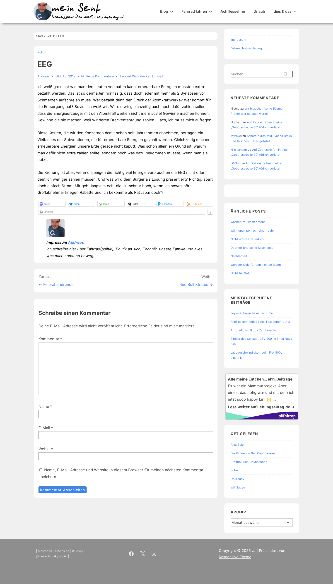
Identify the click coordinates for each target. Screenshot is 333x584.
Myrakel (236, 136)
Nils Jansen (239, 149)
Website (46, 449)
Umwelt (157, 76)
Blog (164, 11)
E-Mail (44, 428)
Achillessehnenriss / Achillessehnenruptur (260, 321)
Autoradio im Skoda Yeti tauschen (254, 330)
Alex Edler (238, 444)
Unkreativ (237, 479)
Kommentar (50, 339)
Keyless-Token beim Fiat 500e (252, 313)
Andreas (76, 242)
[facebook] (131, 553)
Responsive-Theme (235, 557)
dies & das (283, 11)
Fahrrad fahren (194, 11)
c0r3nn (236, 163)
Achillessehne (232, 11)
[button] (52, 204)
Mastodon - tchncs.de (53, 551)
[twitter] (142, 553)
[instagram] (154, 553)
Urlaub (259, 11)
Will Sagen (238, 487)
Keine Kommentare (100, 76)
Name (44, 406)
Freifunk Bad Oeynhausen (249, 462)
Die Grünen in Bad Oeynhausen (253, 453)
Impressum (238, 39)
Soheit (235, 470)
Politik (41, 52)
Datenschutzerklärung (246, 48)
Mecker (145, 76)
